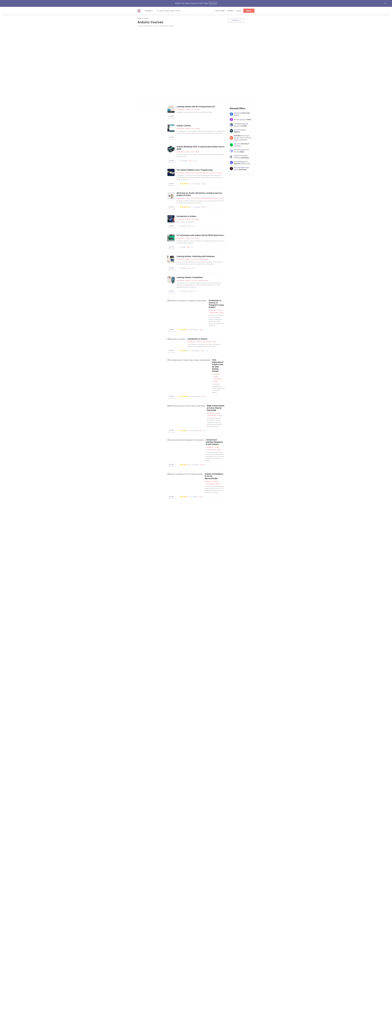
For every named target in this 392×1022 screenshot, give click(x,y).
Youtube (197, 109)
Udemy (197, 152)
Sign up (248, 11)
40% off (236, 113)
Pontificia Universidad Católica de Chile (206, 198)
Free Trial (194, 259)
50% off (236, 144)
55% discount (241, 161)
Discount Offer (214, 312)
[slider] (184, 183)
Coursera (219, 173)
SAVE (172, 116)
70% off (236, 138)
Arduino (146, 18)
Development (180, 109)
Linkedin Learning (203, 259)
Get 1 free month (239, 130)
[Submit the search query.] (158, 11)
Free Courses (220, 11)
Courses (230, 11)
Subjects (140, 18)
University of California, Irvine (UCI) (205, 173)
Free (192, 109)
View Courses (213, 3)
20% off (245, 124)
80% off (242, 119)
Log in (238, 11)
